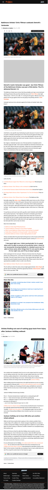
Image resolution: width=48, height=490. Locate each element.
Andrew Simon (40, 238)
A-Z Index (6, 480)
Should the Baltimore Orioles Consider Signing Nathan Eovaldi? (20, 233)
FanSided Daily (16, 475)
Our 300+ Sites (36, 473)
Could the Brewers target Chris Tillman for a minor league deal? (19, 181)
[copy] (11, 31)
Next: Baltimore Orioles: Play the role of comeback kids (17, 264)
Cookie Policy (15, 478)
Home (5, 317)
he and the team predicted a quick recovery (30, 384)
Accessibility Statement (38, 478)
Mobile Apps (7, 475)
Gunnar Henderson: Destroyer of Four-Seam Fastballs (18, 228)
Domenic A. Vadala (8, 28)
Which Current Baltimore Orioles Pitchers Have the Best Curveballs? (22, 230)
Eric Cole (5, 336)
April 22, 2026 (25, 403)
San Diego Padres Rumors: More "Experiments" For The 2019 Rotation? (21, 192)
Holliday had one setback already (12, 405)
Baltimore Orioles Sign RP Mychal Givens (15, 226)
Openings (14, 473)
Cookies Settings (16, 480)
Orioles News (11, 317)
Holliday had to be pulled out (15, 409)
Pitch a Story (25, 475)
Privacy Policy (36, 475)
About (5, 473)
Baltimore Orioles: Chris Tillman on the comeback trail (17, 186)
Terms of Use (7, 478)
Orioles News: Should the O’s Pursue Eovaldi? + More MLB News (21, 232)
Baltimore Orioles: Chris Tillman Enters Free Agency (16, 197)
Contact (24, 473)
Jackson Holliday (35, 379)
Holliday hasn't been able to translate (13, 446)
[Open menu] (3, 2)
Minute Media (9, 483)
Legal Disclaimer (26, 478)
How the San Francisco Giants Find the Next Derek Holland (18, 189)
